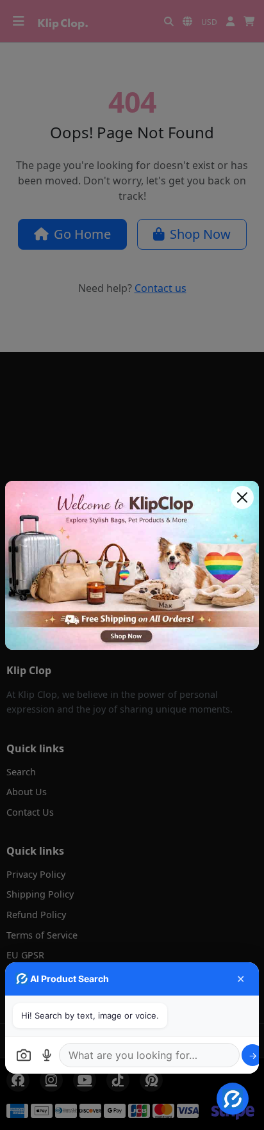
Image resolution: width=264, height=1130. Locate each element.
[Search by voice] (47, 1055)
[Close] (242, 497)
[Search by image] (24, 1055)
